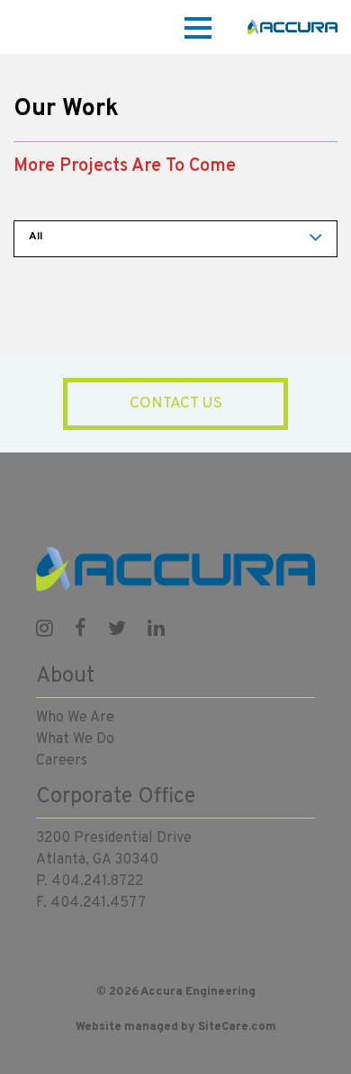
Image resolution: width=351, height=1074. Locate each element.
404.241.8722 (97, 882)
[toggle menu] (198, 26)
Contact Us (176, 404)
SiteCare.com (237, 1027)
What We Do (75, 739)
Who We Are (75, 718)
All (35, 236)
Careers (61, 761)
